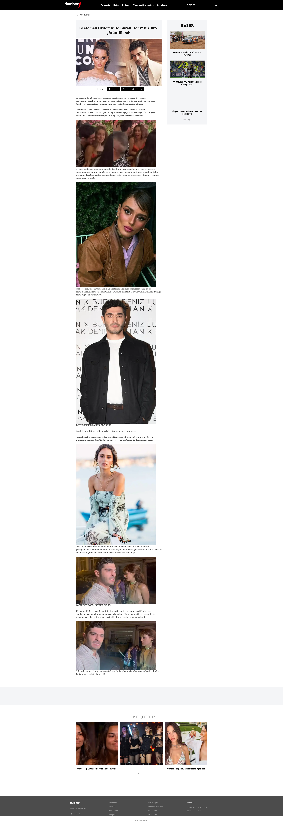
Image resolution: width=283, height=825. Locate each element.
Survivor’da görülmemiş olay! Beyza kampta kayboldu (96, 768)
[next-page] (189, 119)
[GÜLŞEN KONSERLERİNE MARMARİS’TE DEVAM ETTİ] (187, 99)
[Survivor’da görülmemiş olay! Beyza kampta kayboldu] (97, 743)
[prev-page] (184, 119)
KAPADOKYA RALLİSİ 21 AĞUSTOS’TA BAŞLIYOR (187, 53)
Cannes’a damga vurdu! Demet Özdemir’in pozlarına (186, 768)
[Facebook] (71, 813)
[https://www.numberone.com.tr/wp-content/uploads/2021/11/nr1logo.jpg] (73, 5)
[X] (79, 813)
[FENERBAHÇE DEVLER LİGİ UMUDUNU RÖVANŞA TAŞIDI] (187, 69)
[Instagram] (75, 813)
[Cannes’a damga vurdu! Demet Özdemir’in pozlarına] (186, 743)
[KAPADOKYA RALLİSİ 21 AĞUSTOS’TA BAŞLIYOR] (187, 40)
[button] (215, 5)
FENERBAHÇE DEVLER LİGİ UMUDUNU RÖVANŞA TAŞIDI (187, 83)
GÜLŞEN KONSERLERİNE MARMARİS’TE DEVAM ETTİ (187, 112)
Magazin (87, 15)
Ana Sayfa (79, 15)
